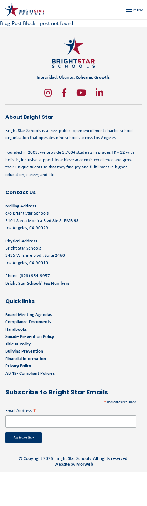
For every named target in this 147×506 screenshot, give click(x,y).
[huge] (48, 92)
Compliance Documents (28, 322)
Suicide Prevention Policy (29, 336)
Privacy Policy (18, 366)
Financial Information (25, 358)
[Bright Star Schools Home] (73, 51)
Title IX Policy (18, 344)
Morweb (84, 464)
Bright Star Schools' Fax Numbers (37, 283)
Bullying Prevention (24, 351)
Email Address (20, 410)
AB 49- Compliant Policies (30, 373)
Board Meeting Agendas (28, 314)
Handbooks (16, 329)
